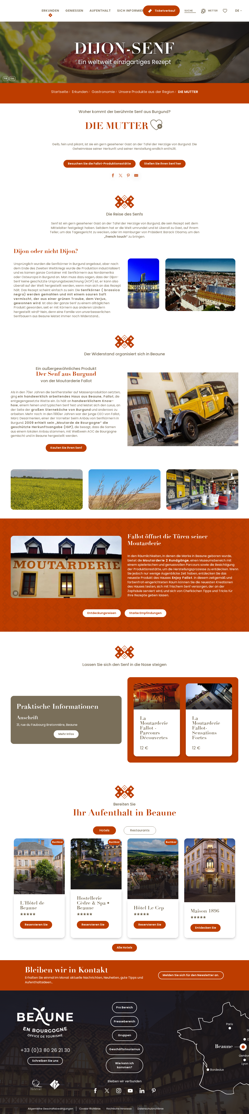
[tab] (104, 830)
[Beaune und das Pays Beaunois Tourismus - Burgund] (20, 11)
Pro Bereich (124, 1007)
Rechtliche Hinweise (119, 1108)
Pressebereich (124, 1021)
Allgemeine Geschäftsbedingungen (50, 1108)
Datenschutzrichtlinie (151, 1108)
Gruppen (124, 1035)
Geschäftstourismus (124, 1049)
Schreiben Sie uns (45, 1061)
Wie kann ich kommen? (124, 1065)
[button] (238, 11)
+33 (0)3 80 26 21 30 (45, 1050)
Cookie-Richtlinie (90, 1108)
